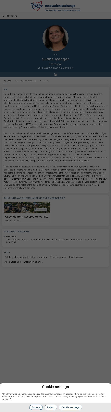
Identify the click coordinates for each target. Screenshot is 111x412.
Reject (50, 407)
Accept (36, 407)
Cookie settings (70, 407)
